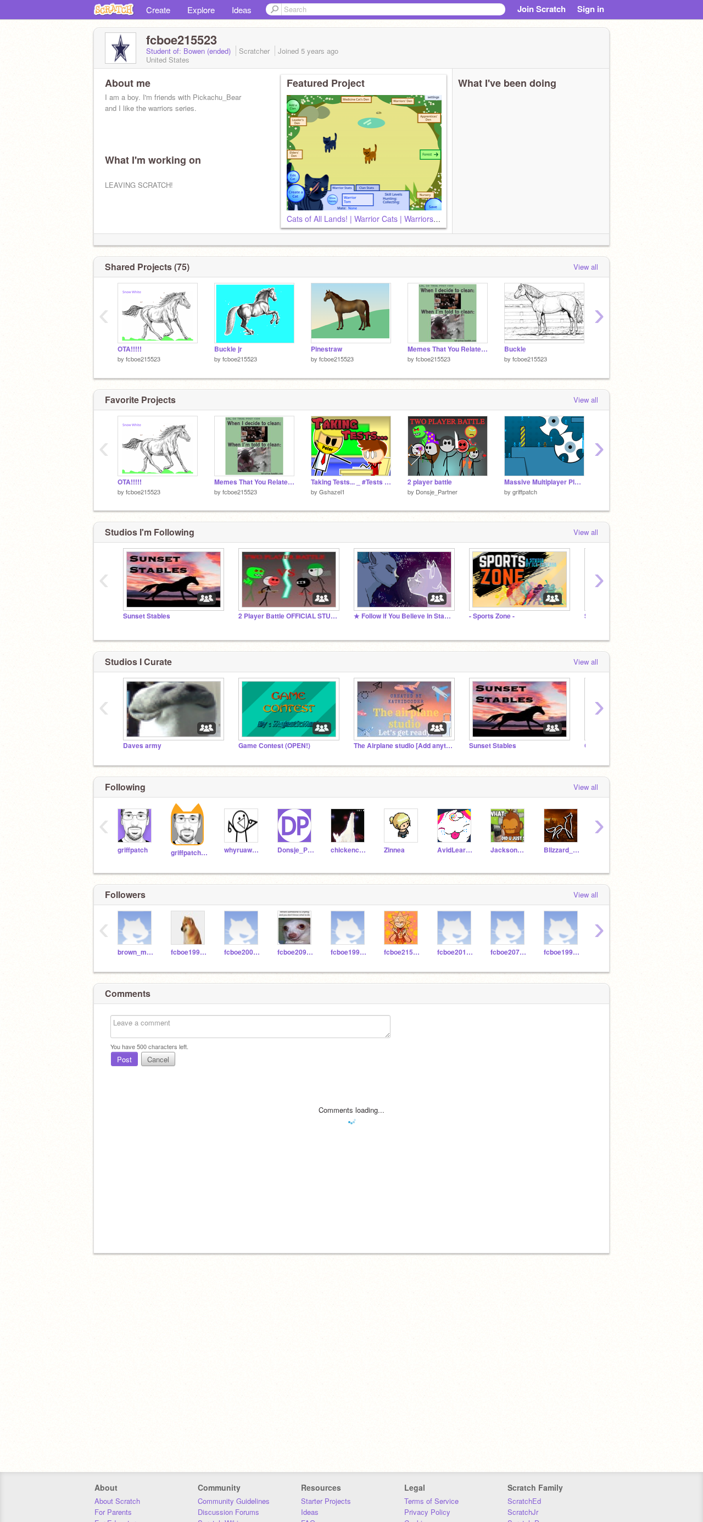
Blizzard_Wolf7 (562, 850)
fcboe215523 (143, 358)
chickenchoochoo (349, 850)
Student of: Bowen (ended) (189, 51)
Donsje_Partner (436, 491)
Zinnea (394, 850)
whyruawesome (242, 850)
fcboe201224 (455, 952)
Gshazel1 (332, 491)
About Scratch (117, 1501)
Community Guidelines (234, 1501)
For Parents (113, 1512)
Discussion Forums (228, 1512)
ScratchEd (524, 1501)
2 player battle (430, 482)
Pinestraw (326, 349)
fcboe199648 (562, 952)
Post (124, 1059)
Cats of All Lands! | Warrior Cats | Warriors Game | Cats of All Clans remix (414, 218)
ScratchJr (522, 1512)
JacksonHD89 (508, 850)
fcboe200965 (242, 952)
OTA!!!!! (130, 349)
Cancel (158, 1059)
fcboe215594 (402, 952)
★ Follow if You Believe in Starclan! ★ (403, 616)
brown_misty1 (136, 952)
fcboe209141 (295, 952)
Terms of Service (431, 1501)
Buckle (515, 349)
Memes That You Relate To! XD (448, 349)
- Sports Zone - (492, 616)
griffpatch (524, 491)
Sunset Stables (146, 616)
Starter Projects (326, 1501)
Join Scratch (541, 9)
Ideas (242, 9)
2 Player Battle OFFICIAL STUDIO (287, 616)
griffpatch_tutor (189, 852)
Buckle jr (228, 349)
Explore (201, 9)
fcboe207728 (508, 952)
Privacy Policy (427, 1512)
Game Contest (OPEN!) (274, 745)
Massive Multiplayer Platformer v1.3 (544, 482)
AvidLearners (455, 850)
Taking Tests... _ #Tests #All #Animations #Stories (351, 482)
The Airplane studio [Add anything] (403, 745)
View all (585, 266)
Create (158, 9)
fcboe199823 (349, 952)
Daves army (142, 745)
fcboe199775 (189, 952)
